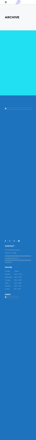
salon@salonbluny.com (12, 258)
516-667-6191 (8, 262)
